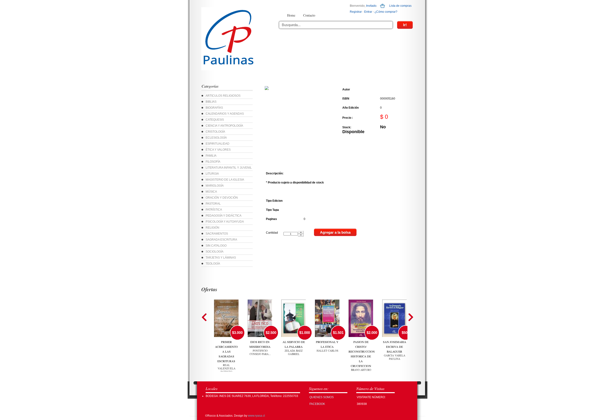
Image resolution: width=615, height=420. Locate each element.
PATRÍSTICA (214, 209)
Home (291, 15)
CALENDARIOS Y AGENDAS (225, 113)
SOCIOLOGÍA (214, 251)
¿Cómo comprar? (386, 11)
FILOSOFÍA (213, 161)
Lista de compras (400, 5)
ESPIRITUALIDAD (217, 143)
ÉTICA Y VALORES (218, 149)
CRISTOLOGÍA (215, 131)
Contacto (309, 15)
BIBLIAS (211, 101)
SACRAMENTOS (217, 233)
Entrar (368, 11)
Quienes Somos (321, 397)
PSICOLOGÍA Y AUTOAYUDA (225, 221)
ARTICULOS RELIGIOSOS (223, 95)
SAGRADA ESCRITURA (221, 239)
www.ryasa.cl (256, 415)
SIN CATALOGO (216, 245)
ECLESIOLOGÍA (216, 137)
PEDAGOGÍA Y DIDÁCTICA (223, 215)
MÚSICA (211, 191)
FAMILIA (211, 155)
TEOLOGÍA (213, 263)
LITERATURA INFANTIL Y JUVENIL (229, 167)
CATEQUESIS (215, 119)
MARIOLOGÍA (215, 185)
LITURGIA (212, 173)
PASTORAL (213, 203)
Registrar (356, 11)
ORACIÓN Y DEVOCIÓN (222, 197)
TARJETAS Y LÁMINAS (221, 257)
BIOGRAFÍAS (214, 107)
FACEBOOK (317, 404)
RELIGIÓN (212, 227)
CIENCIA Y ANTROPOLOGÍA (224, 125)
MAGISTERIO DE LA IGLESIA (225, 179)
